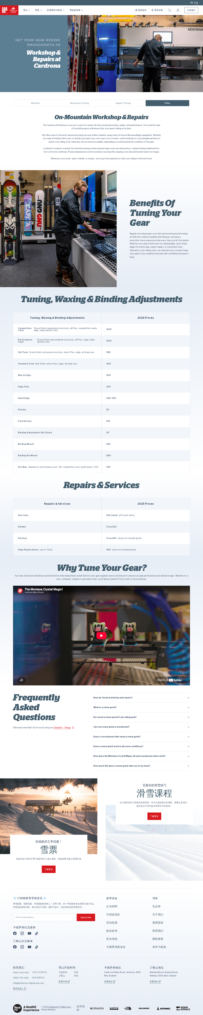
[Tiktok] (37, 933)
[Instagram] (23, 933)
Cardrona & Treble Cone (59, 1007)
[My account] (178, 10)
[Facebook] (15, 933)
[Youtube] (30, 933)
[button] (169, 10)
